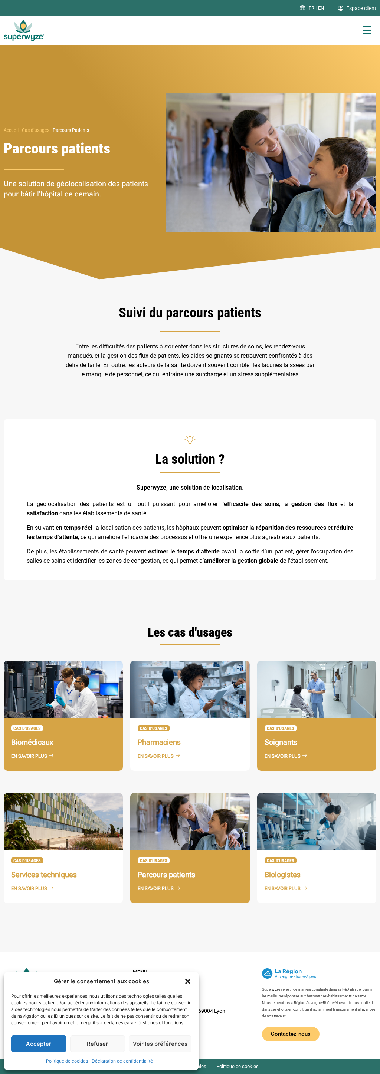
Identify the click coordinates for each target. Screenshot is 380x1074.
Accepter (38, 1043)
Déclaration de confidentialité (122, 1061)
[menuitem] (312, 8)
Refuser (97, 1043)
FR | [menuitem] (313, 8)
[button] (187, 981)
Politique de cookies (67, 1061)
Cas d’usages (35, 130)
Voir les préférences (160, 1043)
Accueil (11, 130)
